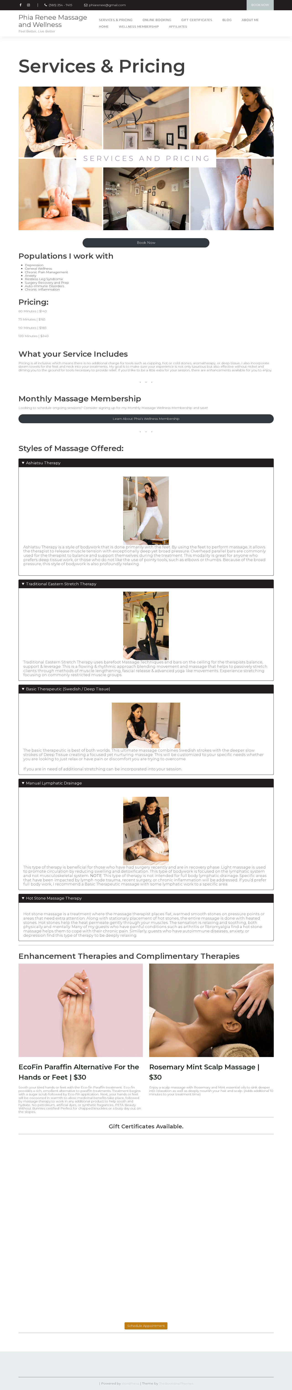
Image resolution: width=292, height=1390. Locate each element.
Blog (227, 20)
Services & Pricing (116, 20)
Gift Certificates (196, 20)
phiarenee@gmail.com (107, 5)
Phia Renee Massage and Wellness (52, 21)
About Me (250, 20)
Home (104, 26)
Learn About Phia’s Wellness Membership (146, 419)
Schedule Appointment (146, 1326)
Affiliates (178, 26)
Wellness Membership (139, 26)
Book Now (260, 5)
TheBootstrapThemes (176, 1383)
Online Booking (157, 20)
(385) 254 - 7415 (60, 5)
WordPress (130, 1383)
